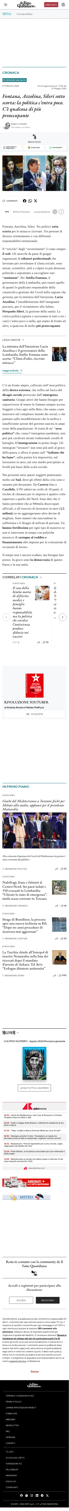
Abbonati (51, 4)
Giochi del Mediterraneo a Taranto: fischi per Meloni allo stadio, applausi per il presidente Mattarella (33, 805)
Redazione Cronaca (15, 906)
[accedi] (63, 5)
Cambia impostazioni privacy (21, 1407)
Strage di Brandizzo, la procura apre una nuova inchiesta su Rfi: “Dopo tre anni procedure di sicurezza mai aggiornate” (24, 925)
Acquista (34, 714)
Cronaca (10, 73)
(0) (47, 642)
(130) (64, 975)
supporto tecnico (17, 1360)
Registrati (47, 1300)
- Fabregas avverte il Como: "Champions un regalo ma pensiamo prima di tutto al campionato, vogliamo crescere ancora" (32, 1137)
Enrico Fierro (19, 124)
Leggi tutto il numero (34, 1087)
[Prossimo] (62, 617)
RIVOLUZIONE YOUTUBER (26, 702)
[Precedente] (6, 617)
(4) (65, 906)
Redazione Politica (14, 869)
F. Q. (16, 642)
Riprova (35, 1371)
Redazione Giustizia (14, 938)
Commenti (12, 201)
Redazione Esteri (13, 975)
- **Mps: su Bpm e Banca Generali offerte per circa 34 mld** (32, 1131)
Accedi (21, 1300)
